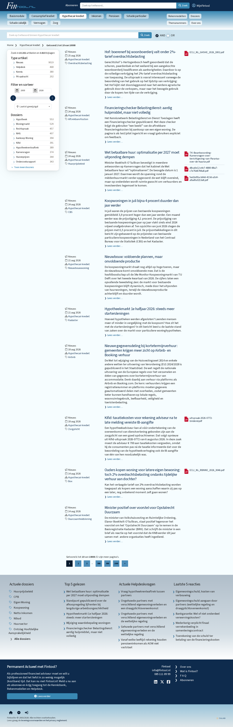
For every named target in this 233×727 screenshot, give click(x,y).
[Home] (11, 712)
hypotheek (21, 119)
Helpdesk (20, 67)
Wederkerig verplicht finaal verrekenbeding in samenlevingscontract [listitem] (192, 627)
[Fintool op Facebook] (168, 682)
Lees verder (44, 696)
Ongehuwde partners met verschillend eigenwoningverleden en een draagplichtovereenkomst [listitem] (144, 604)
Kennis (19, 72)
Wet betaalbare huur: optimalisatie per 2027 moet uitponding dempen (142, 155)
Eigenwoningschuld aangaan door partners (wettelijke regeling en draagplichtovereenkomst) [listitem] (196, 604)
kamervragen (23, 152)
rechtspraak (22, 128)
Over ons (196, 23)
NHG (18, 133)
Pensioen (114, 16)
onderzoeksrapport (26, 161)
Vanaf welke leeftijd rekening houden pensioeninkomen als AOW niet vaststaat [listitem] (143, 643)
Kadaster (73, 320)
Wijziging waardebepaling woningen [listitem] (88, 623)
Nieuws (19, 62)
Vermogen (39, 23)
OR (173, 35)
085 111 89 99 (162, 674)
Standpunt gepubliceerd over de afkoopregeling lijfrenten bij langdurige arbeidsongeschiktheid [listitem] (87, 604)
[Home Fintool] (21, 5)
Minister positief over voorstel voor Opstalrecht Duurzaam (140, 510)
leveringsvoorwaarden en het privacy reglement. (44, 720)
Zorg (55, 23)
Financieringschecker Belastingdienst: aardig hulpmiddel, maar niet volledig (138, 110)
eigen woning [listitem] (21, 602)
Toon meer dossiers (24, 167)
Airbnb (71, 357)
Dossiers (195, 16)
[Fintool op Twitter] (162, 682)
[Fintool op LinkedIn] (155, 682)
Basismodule (17, 16)
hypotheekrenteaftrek (27, 147)
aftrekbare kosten (78, 119)
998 (98, 563)
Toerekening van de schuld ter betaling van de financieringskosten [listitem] (197, 638)
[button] (201, 6)
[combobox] (33, 106)
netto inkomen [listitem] (22, 613)
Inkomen (96, 16)
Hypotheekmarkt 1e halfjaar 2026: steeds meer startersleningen (140, 311)
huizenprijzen (22, 157)
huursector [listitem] (20, 624)
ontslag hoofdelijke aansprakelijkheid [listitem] (23, 631)
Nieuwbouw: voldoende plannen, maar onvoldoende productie (134, 259)
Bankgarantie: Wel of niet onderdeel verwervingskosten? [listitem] (198, 616)
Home (10, 45)
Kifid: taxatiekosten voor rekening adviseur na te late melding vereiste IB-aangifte (141, 420)
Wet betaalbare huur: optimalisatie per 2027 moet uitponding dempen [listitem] (87, 593)
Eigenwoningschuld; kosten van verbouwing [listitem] (195, 593)
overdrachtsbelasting (80, 63)
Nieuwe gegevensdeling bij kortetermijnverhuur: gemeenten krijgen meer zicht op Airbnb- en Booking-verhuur (141, 350)
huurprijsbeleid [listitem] (23, 591)
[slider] (13, 98)
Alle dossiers (22, 639)
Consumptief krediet (43, 16)
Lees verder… (115, 97)
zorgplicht (74, 429)
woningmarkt (23, 124)
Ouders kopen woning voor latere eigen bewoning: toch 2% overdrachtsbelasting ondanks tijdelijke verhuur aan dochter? (142, 474)
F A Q (183, 676)
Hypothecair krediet (73, 16)
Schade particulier (136, 16)
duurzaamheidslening (80, 519)
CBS (70, 212)
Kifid (18, 143)
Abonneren (71, 5)
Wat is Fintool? (189, 671)
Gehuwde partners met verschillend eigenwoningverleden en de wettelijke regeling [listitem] (143, 630)
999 (107, 563)
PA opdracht (22, 76)
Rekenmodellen (177, 16)
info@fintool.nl (161, 670)
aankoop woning (24, 138)
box (70, 481)
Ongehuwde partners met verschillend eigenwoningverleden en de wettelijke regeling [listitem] (144, 617)
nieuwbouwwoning (78, 268)
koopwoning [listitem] (21, 608)
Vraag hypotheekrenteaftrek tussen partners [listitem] (143, 593)
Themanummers (177, 23)
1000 (116, 563)
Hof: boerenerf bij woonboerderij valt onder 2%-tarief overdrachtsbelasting (140, 54)
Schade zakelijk (18, 23)
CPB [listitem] (16, 597)
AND (162, 35)
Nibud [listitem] (17, 618)
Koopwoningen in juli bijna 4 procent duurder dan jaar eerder (142, 203)
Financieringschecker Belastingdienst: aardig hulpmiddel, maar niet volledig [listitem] (89, 632)
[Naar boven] (19, 712)
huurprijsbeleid (76, 164)
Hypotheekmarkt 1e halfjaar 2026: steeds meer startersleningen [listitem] (87, 616)
